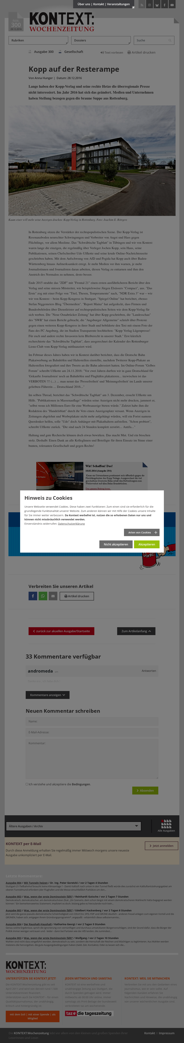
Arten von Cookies (139, 532)
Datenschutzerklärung (71, 523)
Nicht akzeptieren (116, 544)
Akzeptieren (147, 544)
